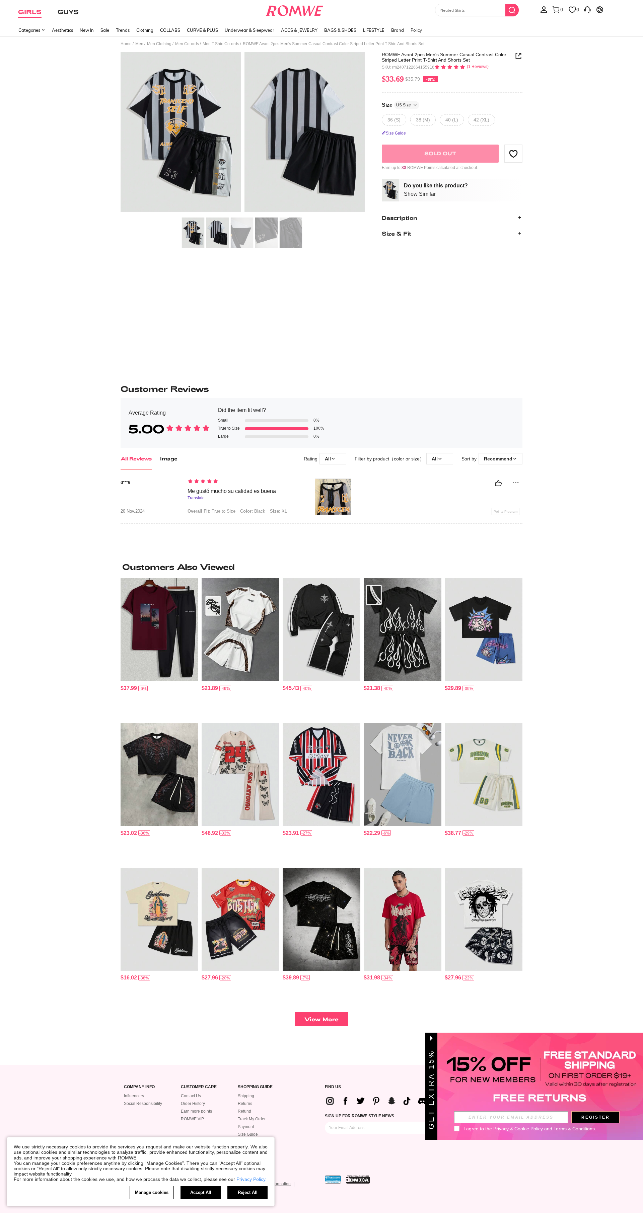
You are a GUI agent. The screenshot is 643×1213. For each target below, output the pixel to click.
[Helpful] (498, 483)
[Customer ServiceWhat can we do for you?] (587, 9)
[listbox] (544, 9)
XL (278, 511)
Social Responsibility (143, 1103)
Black (252, 511)
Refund (244, 1111)
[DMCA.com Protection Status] (358, 1180)
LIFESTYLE (373, 30)
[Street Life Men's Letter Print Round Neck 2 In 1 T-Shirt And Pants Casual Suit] (240, 774)
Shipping (246, 1096)
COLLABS (170, 30)
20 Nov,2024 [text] (133, 511)
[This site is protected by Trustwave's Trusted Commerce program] (333, 1180)
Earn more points (196, 1111)
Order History (193, 1103)
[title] (321, 567)
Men (139, 43)
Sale (104, 30)
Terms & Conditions (574, 1128)
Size (396, 104)
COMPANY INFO (139, 1087)
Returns (245, 1103)
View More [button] (321, 1019)
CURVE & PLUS (202, 30)
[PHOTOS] (243, 133)
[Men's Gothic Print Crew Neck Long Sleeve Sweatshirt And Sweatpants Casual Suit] (321, 630)
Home (126, 43)
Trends (123, 30)
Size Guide (248, 1134)
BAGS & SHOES (340, 30)
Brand (397, 30)
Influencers (134, 1096)
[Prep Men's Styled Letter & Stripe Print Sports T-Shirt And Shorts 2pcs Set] (321, 774)
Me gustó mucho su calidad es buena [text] (232, 491)
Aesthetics (62, 30)
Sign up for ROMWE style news (359, 1116)
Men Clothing (159, 43)
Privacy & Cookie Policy (518, 1128)
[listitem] (159, 648)
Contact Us (191, 1096)
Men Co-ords (187, 43)
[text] (245, 482)
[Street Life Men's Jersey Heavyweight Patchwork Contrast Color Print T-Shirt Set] (483, 774)
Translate (196, 498)
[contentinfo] (129, 688)
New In (87, 30)
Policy (416, 30)
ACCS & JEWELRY (299, 30)
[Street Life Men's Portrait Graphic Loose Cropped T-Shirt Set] (483, 630)
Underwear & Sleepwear (249, 30)
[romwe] (294, 9)
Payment (246, 1126)
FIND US (333, 1087)
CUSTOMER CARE (199, 1087)
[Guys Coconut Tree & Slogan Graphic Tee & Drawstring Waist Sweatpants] (159, 630)
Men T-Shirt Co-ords (221, 43)
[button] (513, 154)
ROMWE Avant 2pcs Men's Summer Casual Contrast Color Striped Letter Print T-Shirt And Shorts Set (444, 57)
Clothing (144, 30)
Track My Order (252, 1119)
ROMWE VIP (192, 1119)
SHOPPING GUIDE (255, 1087)
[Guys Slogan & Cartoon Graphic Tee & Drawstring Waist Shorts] (402, 774)
